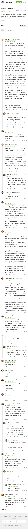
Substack (6, 525)
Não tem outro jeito (7, 8)
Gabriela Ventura (9, 192)
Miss (6, 370)
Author (8, 115)
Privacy (14, 516)
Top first (24, 26)
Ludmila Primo (9, 360)
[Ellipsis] (26, 39)
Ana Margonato (9, 403)
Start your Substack (10, 522)
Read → (3, 20)
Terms (19, 516)
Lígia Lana (7, 394)
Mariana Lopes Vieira (10, 335)
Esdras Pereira (8, 131)
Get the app (22, 522)
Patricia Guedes (9, 39)
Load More (4, 509)
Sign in (24, 2)
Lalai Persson (8, 316)
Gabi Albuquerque (9, 278)
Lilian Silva (7, 144)
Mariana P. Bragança (10, 380)
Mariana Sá (8, 494)
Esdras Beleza (8, 202)
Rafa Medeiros (8, 231)
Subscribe (19, 2)
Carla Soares (3, 10)
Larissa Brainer (9, 454)
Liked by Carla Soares (10, 41)
